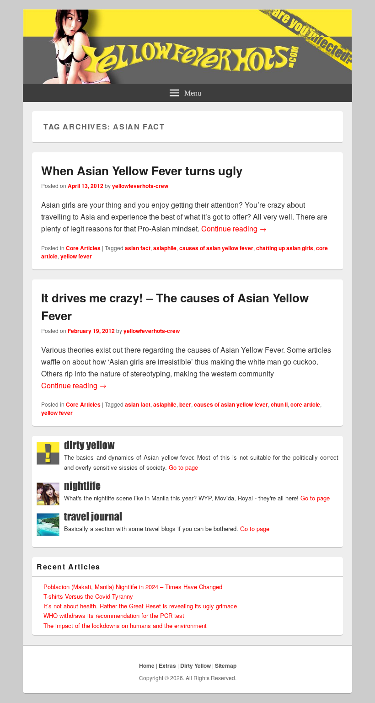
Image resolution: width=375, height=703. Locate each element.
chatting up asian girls (284, 248)
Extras (167, 665)
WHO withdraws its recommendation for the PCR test (113, 615)
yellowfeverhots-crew (140, 186)
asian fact (137, 248)
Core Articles (83, 248)
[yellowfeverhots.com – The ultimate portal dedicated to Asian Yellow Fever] (187, 80)
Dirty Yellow (195, 665)
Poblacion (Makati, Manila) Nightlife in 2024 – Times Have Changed (132, 586)
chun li (279, 404)
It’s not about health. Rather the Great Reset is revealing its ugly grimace (140, 605)
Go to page (183, 467)
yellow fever (76, 256)
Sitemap (225, 665)
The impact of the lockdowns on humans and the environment (125, 625)
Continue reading (234, 228)
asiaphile (165, 248)
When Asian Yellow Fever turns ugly (141, 170)
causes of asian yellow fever (216, 248)
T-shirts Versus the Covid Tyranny (88, 596)
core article (305, 404)
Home (147, 665)
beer (185, 404)
